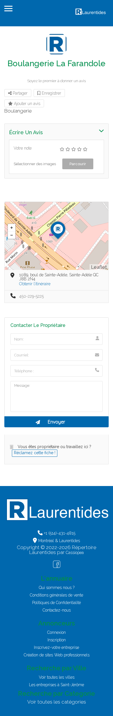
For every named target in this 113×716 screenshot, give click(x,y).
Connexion (56, 632)
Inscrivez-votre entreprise (56, 647)
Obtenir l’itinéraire (34, 283)
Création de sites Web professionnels (57, 655)
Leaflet (99, 267)
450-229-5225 (31, 296)
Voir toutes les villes (56, 677)
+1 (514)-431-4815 (59, 533)
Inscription (57, 640)
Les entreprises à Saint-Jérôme (56, 684)
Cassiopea (75, 552)
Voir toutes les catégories (56, 702)
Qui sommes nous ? (56, 587)
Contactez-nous (57, 610)
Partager (20, 93)
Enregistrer (51, 93)
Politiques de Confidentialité (56, 602)
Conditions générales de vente (56, 595)
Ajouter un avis (26, 103)
